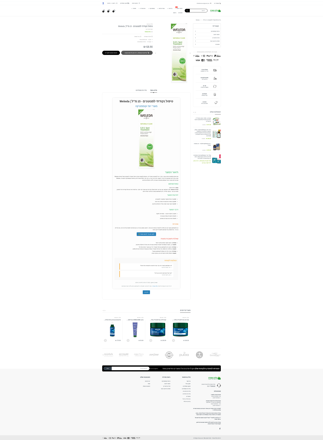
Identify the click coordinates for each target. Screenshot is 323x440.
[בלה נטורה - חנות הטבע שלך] (215, 10)
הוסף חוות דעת (149, 29)
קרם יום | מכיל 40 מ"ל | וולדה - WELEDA (180, 320)
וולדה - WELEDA (186, 317)
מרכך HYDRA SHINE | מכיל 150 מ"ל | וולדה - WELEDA (135, 320)
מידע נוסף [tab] (153, 90)
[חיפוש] (187, 10)
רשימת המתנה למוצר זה (111, 53)
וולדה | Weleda (150, 24)
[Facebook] (220, 428)
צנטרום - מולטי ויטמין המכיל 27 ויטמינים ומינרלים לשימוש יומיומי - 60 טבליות (202, 119)
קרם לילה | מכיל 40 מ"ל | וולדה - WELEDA (157, 320)
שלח (107, 368)
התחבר (108, 3)
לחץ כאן (146, 292)
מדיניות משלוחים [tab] (141, 90)
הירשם (114, 3)
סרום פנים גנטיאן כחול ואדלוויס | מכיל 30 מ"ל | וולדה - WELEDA (112, 320)
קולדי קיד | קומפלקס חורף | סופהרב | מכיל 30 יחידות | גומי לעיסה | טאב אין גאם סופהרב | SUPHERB (202, 156)
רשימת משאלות (147, 36)
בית (220, 20)
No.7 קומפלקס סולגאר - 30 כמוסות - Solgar (202, 144)
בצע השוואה (137, 36)
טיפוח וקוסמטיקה (141, 41)
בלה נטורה (155, 286)
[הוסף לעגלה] (173, 340)
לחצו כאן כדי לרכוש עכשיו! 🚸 (146, 234)
